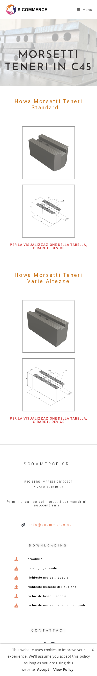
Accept (43, 669)
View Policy (63, 669)
